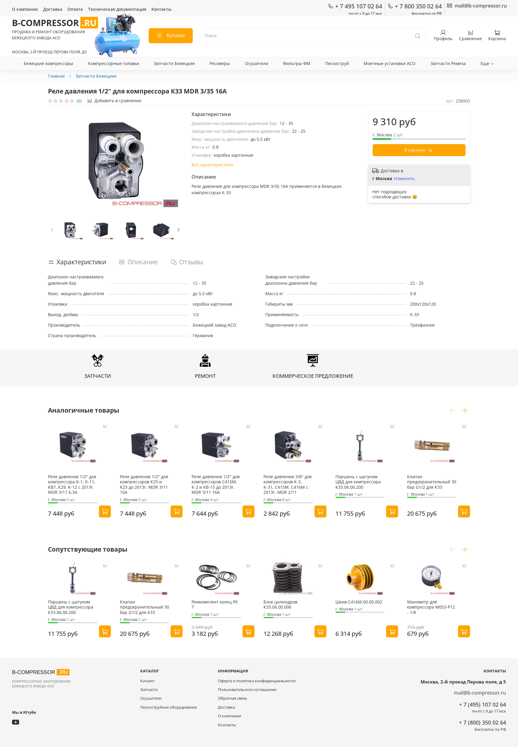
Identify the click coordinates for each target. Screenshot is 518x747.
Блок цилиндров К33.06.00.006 (280, 604)
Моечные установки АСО (389, 63)
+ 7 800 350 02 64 (418, 6)
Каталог (176, 35)
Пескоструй (337, 63)
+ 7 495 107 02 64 (358, 6)
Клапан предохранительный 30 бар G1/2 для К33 (431, 482)
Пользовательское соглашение (247, 689)
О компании (25, 9)
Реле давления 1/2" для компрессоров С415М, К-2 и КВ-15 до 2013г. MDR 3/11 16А (216, 484)
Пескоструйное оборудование (168, 707)
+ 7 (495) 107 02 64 (482, 704)
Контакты (161, 9)
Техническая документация (117, 9)
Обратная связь (232, 698)
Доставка (52, 9)
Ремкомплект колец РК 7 (215, 604)
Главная (56, 76)
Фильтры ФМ (296, 63)
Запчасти (149, 689)
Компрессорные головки (113, 63)
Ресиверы (220, 63)
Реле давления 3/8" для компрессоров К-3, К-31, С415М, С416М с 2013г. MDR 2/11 (287, 484)
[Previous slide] (56, 159)
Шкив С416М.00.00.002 (358, 601)
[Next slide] (174, 159)
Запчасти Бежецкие (174, 63)
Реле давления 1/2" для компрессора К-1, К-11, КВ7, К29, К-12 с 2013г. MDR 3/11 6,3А (72, 484)
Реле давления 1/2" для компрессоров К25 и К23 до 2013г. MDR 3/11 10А (144, 484)
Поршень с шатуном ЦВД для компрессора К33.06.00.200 (358, 482)
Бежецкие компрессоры (48, 63)
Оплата (75, 9)
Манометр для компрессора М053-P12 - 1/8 (431, 607)
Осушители (256, 63)
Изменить (404, 178)
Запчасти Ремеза (448, 63)
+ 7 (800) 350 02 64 (482, 722)
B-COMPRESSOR (54, 22)
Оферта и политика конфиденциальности (257, 680)
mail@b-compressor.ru (480, 692)
